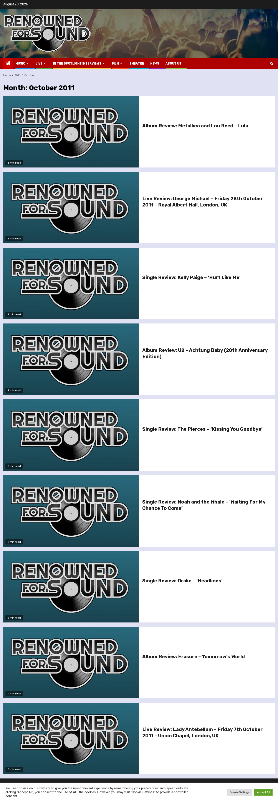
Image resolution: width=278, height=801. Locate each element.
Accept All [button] (263, 792)
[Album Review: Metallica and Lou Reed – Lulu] (71, 131)
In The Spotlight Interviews (77, 63)
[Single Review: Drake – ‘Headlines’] (71, 586)
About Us (173, 63)
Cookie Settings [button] (240, 792)
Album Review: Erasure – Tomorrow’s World (193, 657)
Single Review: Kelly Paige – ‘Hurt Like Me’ (191, 277)
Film (115, 63)
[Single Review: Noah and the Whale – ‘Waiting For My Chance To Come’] (71, 511)
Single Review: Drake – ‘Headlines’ (182, 581)
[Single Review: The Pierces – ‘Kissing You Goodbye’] (71, 435)
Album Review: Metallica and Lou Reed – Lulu (195, 126)
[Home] (8, 64)
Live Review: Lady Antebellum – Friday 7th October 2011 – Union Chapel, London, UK (202, 732)
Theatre (136, 63)
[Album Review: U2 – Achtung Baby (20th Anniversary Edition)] (71, 359)
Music (20, 63)
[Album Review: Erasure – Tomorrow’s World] (71, 662)
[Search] (271, 63)
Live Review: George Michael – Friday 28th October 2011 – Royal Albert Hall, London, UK (202, 202)
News (154, 63)
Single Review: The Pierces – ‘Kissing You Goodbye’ (202, 429)
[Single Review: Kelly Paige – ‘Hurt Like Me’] (71, 283)
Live (39, 63)
